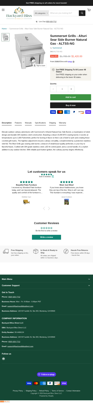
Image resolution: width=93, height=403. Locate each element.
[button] (44, 208)
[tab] (7, 123)
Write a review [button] (46, 237)
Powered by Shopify (46, 396)
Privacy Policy (18, 391)
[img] (46, 174)
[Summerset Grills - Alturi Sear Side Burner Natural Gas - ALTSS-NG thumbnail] (5, 37)
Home (4, 29)
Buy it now (70, 105)
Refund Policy (44, 391)
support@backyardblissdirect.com (20, 306)
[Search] (82, 13)
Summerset (57, 48)
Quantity (53, 84)
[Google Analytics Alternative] (5, 402)
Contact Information (73, 391)
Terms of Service (58, 391)
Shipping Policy (31, 391)
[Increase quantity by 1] (71, 89)
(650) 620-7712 (51, 21)
